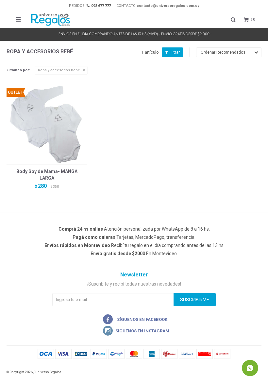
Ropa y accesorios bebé (59, 70)
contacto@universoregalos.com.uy (168, 6)
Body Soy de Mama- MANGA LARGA (46, 175)
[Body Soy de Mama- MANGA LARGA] (47, 124)
